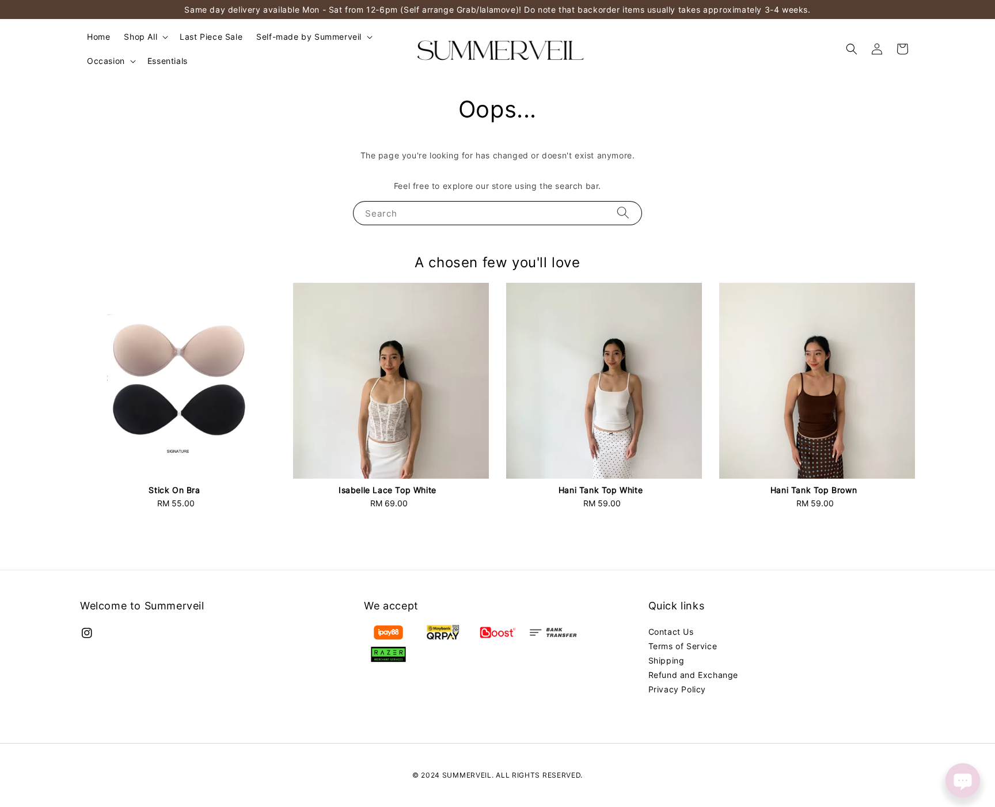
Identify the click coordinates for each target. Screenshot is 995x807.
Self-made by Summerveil (309, 36)
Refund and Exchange (693, 675)
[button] (851, 49)
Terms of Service (682, 646)
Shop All (140, 36)
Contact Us (671, 631)
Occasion (106, 61)
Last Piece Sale (211, 36)
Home (98, 36)
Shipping (666, 660)
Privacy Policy (677, 689)
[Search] (623, 213)
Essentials (167, 61)
